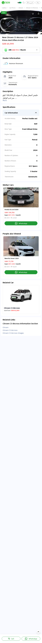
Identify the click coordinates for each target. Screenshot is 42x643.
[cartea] (6, 2)
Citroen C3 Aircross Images (13, 333)
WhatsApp (33, 638)
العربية (31, 3)
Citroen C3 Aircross (32, 8)
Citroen (20, 8)
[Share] (38, 14)
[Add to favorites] (33, 14)
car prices (12, 8)
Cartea (4, 8)
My (38, 3)
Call (12, 638)
